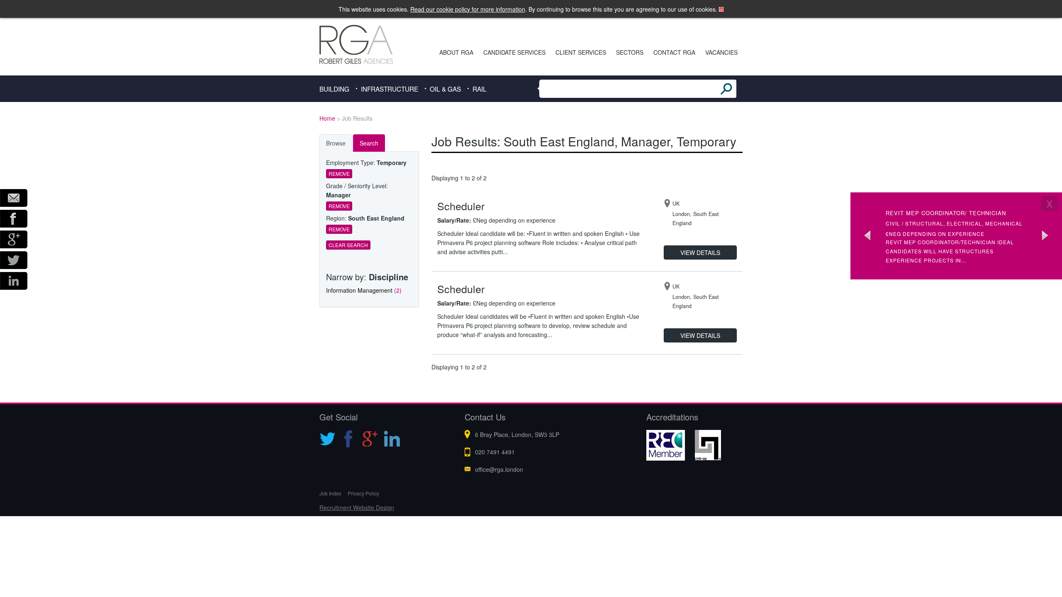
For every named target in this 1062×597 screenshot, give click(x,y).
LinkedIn (13, 281)
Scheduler (461, 205)
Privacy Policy (363, 493)
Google (13, 239)
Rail (480, 88)
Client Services (580, 52)
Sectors (629, 52)
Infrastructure (389, 88)
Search (369, 143)
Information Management (364, 290)
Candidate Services (514, 52)
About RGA (456, 52)
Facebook (13, 219)
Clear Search (348, 244)
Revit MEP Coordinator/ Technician (946, 213)
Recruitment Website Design (356, 507)
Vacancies (721, 52)
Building (334, 88)
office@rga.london (499, 469)
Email (13, 198)
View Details (700, 252)
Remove (339, 173)
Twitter (13, 260)
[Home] (367, 44)
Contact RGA (674, 52)
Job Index (330, 493)
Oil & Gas (445, 88)
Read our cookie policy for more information (467, 9)
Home (327, 118)
